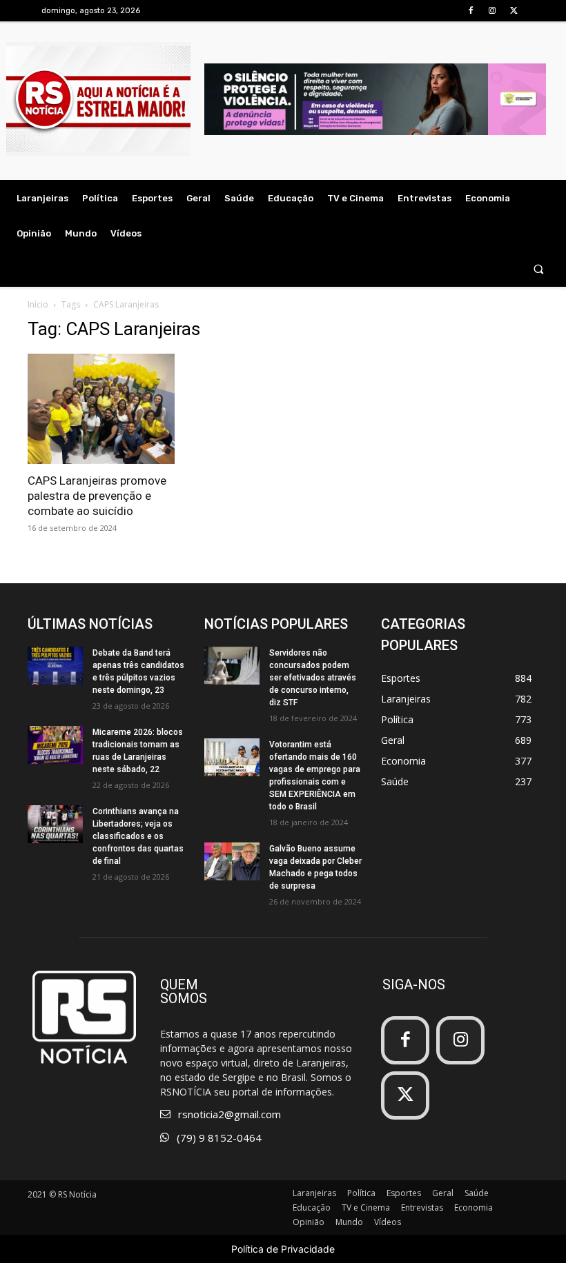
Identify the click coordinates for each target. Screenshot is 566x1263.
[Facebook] (470, 10)
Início (38, 304)
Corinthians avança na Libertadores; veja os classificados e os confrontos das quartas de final (138, 836)
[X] (514, 10)
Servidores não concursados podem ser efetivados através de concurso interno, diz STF (312, 677)
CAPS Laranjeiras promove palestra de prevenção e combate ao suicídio (97, 496)
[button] (538, 269)
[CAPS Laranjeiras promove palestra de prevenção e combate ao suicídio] (106, 409)
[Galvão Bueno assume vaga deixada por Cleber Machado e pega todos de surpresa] (232, 861)
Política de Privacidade (283, 1249)
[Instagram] (492, 10)
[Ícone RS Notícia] (98, 99)
